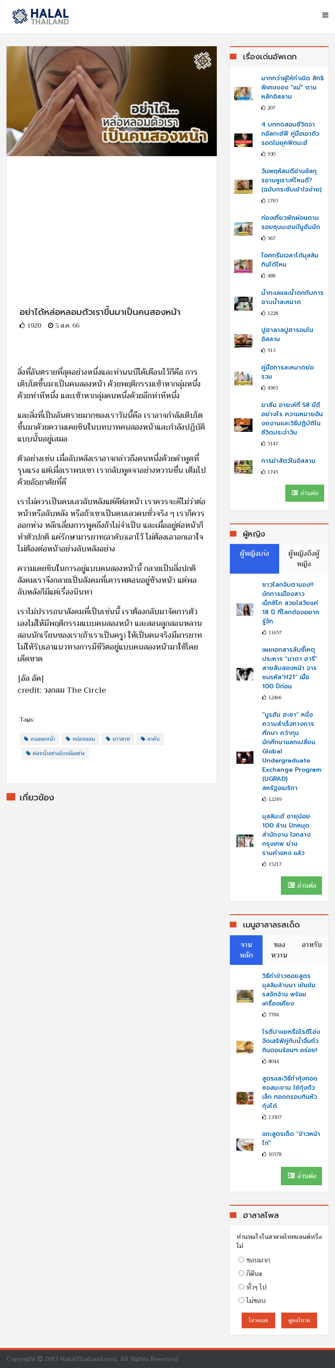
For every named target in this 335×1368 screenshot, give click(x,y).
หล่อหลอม (83, 739)
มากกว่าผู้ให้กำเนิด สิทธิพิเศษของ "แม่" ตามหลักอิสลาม (292, 87)
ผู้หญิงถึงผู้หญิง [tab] (303, 558)
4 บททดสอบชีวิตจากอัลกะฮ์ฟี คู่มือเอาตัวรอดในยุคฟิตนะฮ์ (290, 133)
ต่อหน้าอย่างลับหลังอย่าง (59, 753)
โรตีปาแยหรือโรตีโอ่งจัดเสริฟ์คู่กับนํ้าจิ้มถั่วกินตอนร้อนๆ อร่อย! (291, 1041)
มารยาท (121, 739)
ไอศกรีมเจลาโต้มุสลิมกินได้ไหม (289, 260)
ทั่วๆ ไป (256, 1287)
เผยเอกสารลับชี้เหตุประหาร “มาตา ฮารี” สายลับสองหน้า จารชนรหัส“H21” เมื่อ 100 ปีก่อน (290, 668)
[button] (322, 15)
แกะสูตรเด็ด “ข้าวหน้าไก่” (291, 1138)
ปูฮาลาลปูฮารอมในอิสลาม (287, 334)
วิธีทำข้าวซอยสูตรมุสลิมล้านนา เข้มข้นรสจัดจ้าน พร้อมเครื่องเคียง (288, 989)
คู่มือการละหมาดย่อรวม (287, 372)
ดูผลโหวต (299, 1320)
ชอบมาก (258, 1260)
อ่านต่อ (308, 493)
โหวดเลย (258, 1320)
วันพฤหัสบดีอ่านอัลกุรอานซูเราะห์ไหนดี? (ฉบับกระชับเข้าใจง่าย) (291, 180)
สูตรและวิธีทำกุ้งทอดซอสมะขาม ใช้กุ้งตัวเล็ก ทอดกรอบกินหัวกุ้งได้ (290, 1092)
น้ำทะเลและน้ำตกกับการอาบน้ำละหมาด (292, 297)
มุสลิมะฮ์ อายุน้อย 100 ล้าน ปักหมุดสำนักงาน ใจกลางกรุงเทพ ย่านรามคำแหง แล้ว (286, 835)
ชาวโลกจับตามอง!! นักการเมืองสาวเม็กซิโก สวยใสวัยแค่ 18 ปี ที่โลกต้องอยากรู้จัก (290, 603)
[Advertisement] (111, 217)
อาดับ (153, 739)
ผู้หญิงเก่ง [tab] (254, 553)
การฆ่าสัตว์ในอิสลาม (288, 460)
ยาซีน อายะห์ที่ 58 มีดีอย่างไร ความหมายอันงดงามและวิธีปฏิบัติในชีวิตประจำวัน (292, 418)
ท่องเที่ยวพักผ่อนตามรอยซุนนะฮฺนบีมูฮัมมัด (290, 222)
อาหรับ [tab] (312, 945)
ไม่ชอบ (256, 1301)
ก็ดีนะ (254, 1274)
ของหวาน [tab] (279, 950)
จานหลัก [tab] (246, 950)
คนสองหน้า (43, 739)
